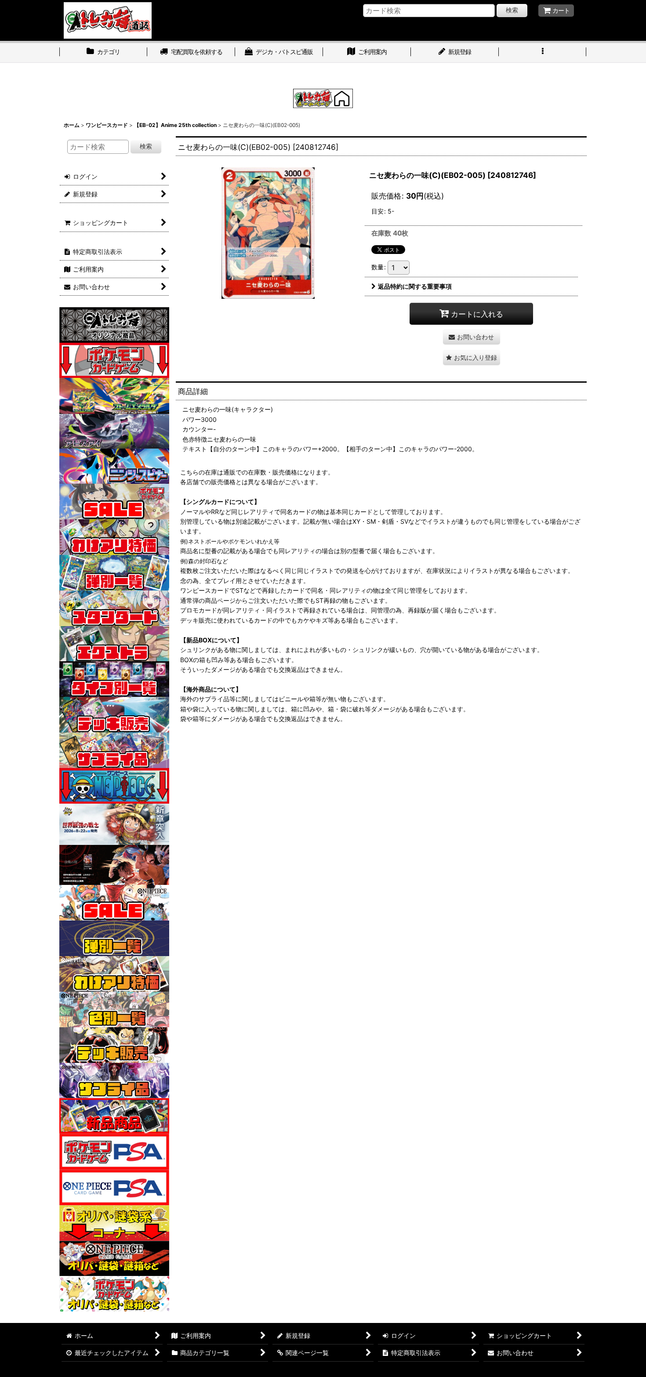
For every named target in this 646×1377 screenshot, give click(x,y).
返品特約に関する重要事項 (415, 286)
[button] (543, 52)
